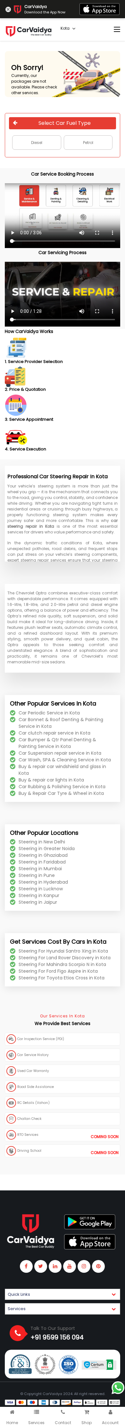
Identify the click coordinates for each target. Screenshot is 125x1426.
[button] (62, 1294)
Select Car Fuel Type (64, 123)
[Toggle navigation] (117, 30)
